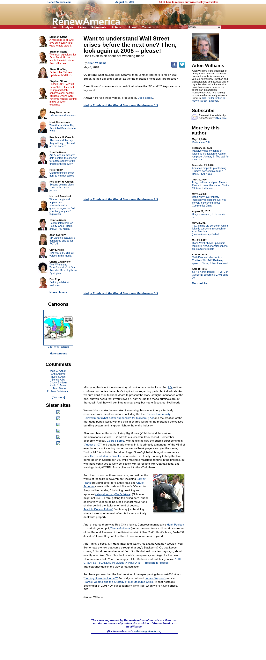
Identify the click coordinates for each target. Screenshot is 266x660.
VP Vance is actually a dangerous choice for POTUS (62, 240)
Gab (204, 98)
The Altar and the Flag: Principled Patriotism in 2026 (62, 128)
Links (82, 27)
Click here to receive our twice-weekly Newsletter (188, 2)
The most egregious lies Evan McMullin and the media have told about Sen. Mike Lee (63, 59)
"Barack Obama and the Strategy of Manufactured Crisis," (119, 581)
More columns (58, 292)
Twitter (203, 100)
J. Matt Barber (58, 388)
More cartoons (58, 353)
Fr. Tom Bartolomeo (58, 391)
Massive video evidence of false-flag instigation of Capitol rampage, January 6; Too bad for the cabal (210, 154)
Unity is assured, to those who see (209, 214)
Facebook (213, 100)
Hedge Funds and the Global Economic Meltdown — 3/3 (121, 293)
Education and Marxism (62, 115)
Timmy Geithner (120, 528)
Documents (98, 27)
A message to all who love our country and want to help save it (61, 42)
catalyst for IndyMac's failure (112, 494)
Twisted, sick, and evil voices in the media (62, 254)
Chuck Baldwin (58, 382)
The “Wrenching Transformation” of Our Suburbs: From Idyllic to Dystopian (63, 269)
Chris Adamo (58, 373)
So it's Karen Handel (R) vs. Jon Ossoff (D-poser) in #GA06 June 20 (210, 273)
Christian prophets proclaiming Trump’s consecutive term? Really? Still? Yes (209, 169)
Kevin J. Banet (58, 385)
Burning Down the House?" (101, 578)
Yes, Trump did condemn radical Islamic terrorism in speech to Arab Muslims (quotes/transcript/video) (210, 228)
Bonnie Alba (58, 379)
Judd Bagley (145, 97)
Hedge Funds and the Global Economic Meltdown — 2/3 (121, 199)
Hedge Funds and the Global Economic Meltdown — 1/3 (121, 105)
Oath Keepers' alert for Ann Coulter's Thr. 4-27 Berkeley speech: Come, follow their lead (209, 259)
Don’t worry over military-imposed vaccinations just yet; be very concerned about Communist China (209, 200)
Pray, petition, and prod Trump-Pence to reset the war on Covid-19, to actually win (210, 184)
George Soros (115, 440)
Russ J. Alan (58, 376)
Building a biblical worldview (59, 284)
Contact (147, 27)
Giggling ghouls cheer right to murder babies (61, 174)
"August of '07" (93, 444)
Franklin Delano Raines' (98, 509)
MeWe (195, 100)
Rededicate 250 (201, 141)
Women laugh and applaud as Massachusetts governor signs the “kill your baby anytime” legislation (62, 206)
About (132, 27)
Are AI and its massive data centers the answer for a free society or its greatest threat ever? (63, 159)
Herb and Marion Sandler (105, 456)
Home (52, 27)
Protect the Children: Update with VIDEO (61, 74)
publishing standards (147, 631)
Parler (211, 98)
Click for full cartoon (58, 346)
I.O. (170, 387)
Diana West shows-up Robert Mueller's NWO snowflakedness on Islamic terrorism (210, 244)
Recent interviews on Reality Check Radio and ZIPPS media (61, 225)
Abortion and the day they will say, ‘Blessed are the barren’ (62, 143)
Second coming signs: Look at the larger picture (62, 187)
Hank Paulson (175, 524)
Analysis (67, 27)
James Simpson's (155, 578)
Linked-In (220, 98)
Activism (117, 27)
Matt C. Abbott (58, 370)
